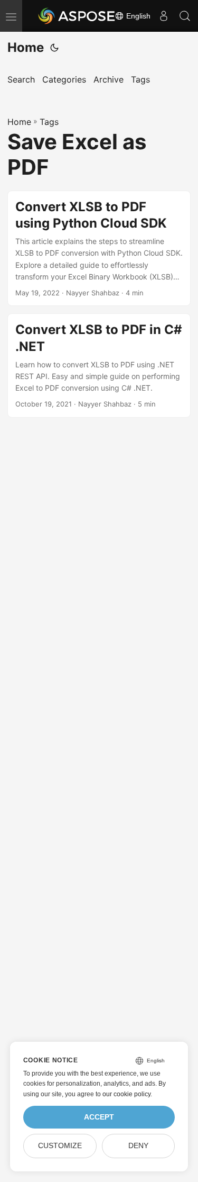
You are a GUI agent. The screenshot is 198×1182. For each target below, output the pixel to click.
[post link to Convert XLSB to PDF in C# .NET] (99, 365)
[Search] (185, 16)
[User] (163, 16)
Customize (60, 1146)
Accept (99, 1117)
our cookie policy (126, 1094)
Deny (138, 1146)
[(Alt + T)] (54, 48)
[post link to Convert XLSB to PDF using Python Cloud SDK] (99, 248)
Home (25, 47)
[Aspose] (77, 16)
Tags (49, 121)
